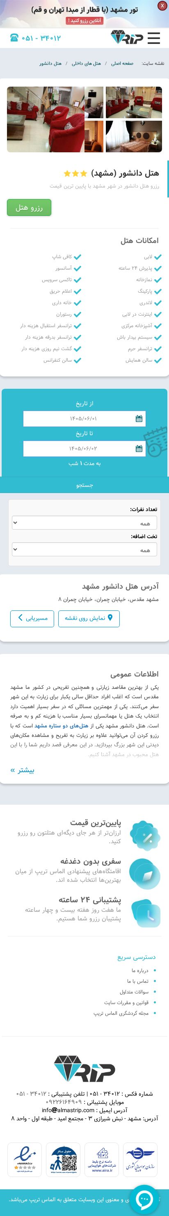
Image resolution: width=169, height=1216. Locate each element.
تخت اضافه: (144, 537)
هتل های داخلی (86, 63)
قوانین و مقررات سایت (126, 1002)
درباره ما (140, 970)
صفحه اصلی (122, 63)
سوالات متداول (134, 992)
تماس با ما (137, 981)
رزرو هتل (29, 207)
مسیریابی (37, 618)
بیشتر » (22, 770)
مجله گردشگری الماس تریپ (121, 1013)
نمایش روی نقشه (85, 618)
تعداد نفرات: (143, 510)
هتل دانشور (50, 63)
